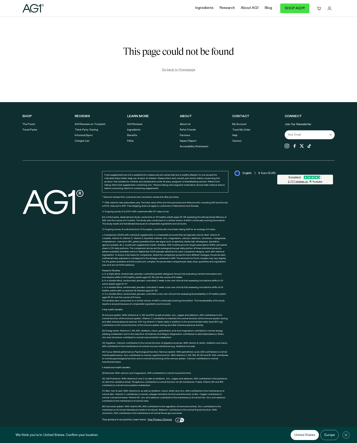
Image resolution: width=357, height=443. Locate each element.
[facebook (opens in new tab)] (294, 146)
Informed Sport (84, 135)
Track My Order (241, 129)
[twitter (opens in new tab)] (302, 146)
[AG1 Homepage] (53, 202)
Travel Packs (29, 129)
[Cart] (319, 8)
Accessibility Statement (194, 146)
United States (304, 435)
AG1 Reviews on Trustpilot (90, 124)
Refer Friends (188, 129)
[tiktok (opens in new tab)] (309, 146)
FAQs (130, 141)
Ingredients (134, 129)
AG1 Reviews (134, 124)
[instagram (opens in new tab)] (287, 146)
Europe (329, 435)
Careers (237, 141)
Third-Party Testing (86, 129)
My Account (239, 124)
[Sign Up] (330, 134)
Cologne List (82, 141)
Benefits (132, 135)
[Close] (346, 435)
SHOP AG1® (295, 8)
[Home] (33, 8)
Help (234, 135)
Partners (185, 135)
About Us (185, 124)
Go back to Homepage (178, 69)
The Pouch (28, 124)
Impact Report (188, 141)
